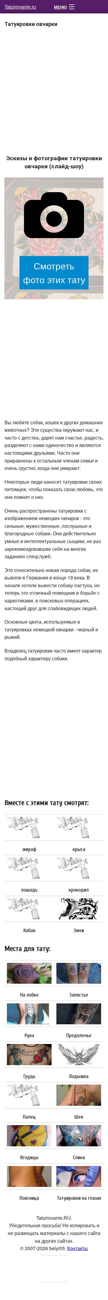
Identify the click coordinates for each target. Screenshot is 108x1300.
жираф (29, 849)
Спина (79, 1157)
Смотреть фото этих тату (54, 272)
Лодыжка (78, 1076)
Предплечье (79, 1035)
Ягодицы (29, 1157)
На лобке (29, 995)
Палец (29, 1117)
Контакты (77, 1248)
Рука (29, 1035)
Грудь (29, 1076)
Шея (78, 1117)
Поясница (29, 1198)
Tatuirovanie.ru (20, 6)
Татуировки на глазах (79, 1198)
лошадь (29, 890)
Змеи (79, 930)
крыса (79, 849)
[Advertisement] (54, 95)
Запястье (78, 995)
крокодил (79, 890)
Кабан (29, 930)
